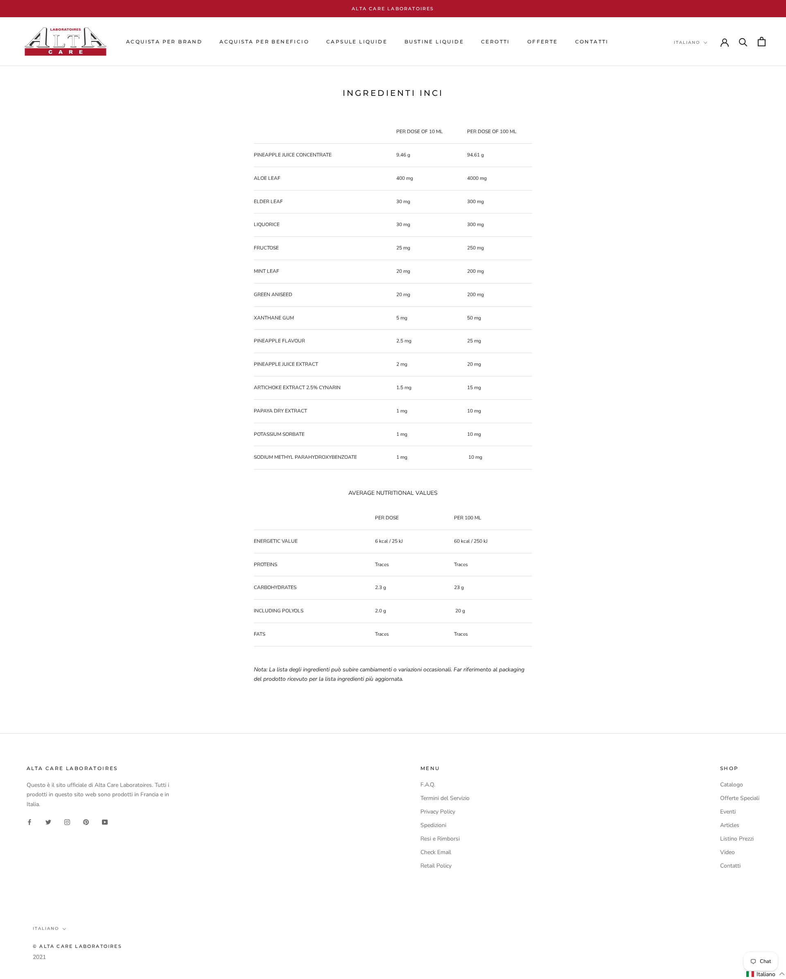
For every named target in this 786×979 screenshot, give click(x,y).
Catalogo (731, 785)
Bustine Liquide (434, 42)
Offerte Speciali (739, 798)
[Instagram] (67, 822)
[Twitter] (48, 822)
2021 (39, 957)
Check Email (435, 852)
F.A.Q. (427, 785)
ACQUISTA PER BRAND (164, 42)
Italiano (687, 42)
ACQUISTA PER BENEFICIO (264, 42)
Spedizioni (433, 825)
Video (727, 852)
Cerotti (495, 42)
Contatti (730, 866)
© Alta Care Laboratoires (77, 946)
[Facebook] (29, 822)
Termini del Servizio (445, 798)
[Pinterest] (86, 822)
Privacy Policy (437, 812)
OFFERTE (542, 42)
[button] (765, 974)
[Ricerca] (743, 41)
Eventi (728, 812)
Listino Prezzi (737, 839)
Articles (729, 825)
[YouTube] (105, 822)
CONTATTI (592, 42)
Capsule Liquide (356, 42)
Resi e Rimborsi (440, 839)
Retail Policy (436, 866)
